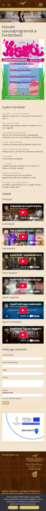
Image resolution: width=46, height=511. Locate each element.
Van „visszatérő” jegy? (10, 123)
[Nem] (43, 502)
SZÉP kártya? (7, 156)
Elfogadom (13, 507)
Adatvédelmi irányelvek (29, 507)
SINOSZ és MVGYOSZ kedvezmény (15, 149)
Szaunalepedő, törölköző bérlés (14, 133)
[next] (43, 16)
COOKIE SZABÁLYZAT (10, 455)
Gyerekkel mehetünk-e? (11, 173)
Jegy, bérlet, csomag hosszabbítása (15, 114)
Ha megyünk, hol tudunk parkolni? (15, 182)
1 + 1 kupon (6, 163)
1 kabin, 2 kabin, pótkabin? (12, 142)
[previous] (3, 16)
